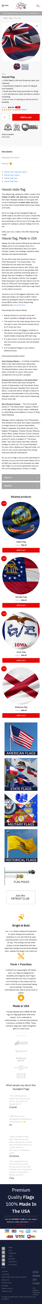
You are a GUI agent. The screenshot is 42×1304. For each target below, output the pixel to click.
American (12, 1253)
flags (11, 931)
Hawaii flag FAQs (11, 181)
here (5, 1297)
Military (12, 1259)
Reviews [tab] (6, 163)
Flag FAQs (8, 486)
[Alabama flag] (21, 686)
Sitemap (11, 1297)
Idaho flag (21, 542)
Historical (13, 1262)
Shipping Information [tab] (10, 157)
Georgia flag (21, 597)
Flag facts (8, 477)
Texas (21, 1297)
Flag (10, 18)
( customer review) (20, 110)
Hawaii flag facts (11, 178)
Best (16, 1297)
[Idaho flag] (21, 520)
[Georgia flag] (21, 575)
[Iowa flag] (21, 630)
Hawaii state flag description (15, 172)
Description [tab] (7, 151)
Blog (3, 1267)
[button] (37, 26)
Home (5, 18)
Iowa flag (21, 652)
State (11, 1256)
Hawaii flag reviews (12, 175)
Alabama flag (21, 707)
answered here (19, 305)
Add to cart (26, 117)
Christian (28, 1297)
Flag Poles (13, 1264)
